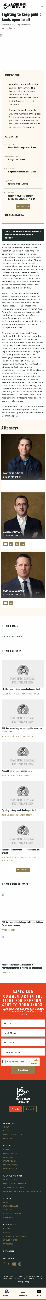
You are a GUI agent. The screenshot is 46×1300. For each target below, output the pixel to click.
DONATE (6, 1296)
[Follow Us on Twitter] (8, 1264)
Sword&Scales (10, 1206)
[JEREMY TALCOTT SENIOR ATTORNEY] (23, 515)
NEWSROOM (8, 1251)
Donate (16, 1109)
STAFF (6, 1131)
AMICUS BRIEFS (10, 1153)
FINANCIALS (8, 1138)
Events (6, 1228)
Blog (5, 1202)
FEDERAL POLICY (10, 1165)
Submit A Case (10, 1240)
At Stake (7, 1210)
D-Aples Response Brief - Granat (22, 171)
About (6, 1127)
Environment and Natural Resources (22, 1191)
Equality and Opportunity (16, 1183)
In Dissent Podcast (13, 1214)
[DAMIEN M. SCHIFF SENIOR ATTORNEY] (23, 457)
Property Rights (11, 1180)
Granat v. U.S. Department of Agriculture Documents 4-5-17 (21, 197)
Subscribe (8, 1244)
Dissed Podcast (11, 1217)
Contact (29, 1109)
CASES (6, 1149)
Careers (7, 1232)
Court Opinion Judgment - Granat (22, 147)
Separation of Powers (14, 1187)
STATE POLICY (9, 1161)
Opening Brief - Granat (18, 183)
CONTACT (39, 1296)
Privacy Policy (23, 1282)
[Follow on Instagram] (19, 1264)
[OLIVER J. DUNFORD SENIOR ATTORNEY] (23, 574)
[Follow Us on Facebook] (4, 1264)
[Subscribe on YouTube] (14, 1264)
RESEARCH (8, 1157)
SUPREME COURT (11, 1169)
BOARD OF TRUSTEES (12, 1135)
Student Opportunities (15, 1236)
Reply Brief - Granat (17, 159)
